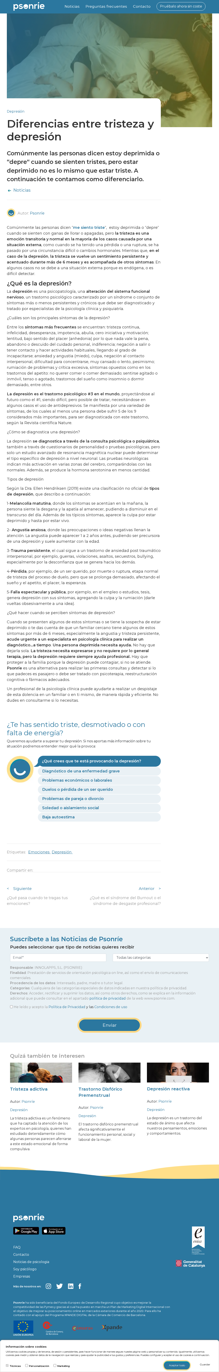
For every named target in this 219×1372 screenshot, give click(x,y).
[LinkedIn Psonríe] (70, 1286)
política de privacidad (107, 998)
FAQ (17, 1247)
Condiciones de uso (110, 1007)
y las (70, 1007)
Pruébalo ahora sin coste (181, 6)
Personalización (39, 1366)
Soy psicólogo (25, 1269)
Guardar (205, 1364)
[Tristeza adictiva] (41, 1076)
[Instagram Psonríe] (48, 1286)
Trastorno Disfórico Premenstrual (100, 1092)
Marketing (63, 1366)
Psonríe (28, 1102)
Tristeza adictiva (29, 1089)
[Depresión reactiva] (178, 1076)
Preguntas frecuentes (106, 6)
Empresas (21, 1276)
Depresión (15, 111)
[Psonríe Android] (27, 1230)
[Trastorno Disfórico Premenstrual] (109, 1076)
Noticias (72, 6)
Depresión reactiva (168, 1088)
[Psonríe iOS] (55, 1230)
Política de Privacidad (67, 1007)
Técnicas (15, 1366)
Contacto (142, 6)
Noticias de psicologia (31, 1262)
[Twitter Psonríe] (59, 1286)
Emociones (39, 852)
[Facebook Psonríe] (79, 1286)
